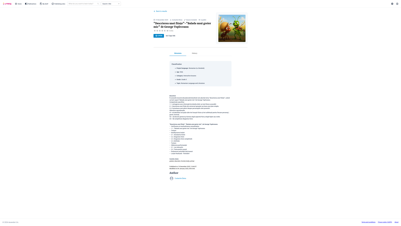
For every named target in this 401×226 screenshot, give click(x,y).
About (396, 222)
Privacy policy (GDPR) (385, 222)
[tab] (7, 3)
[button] (111, 4)
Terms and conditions (368, 222)
